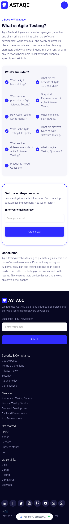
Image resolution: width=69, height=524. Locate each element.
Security (6, 375)
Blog (4, 465)
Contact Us (8, 480)
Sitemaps (7, 485)
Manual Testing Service (15, 403)
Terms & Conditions (13, 365)
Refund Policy (9, 380)
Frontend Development (14, 408)
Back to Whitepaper (15, 19)
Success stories (10, 447)
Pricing (6, 475)
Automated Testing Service (17, 398)
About (5, 437)
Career (5, 470)
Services (6, 442)
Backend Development (14, 413)
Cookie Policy (9, 360)
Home (5, 432)
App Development (12, 418)
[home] (26, 5)
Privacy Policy (10, 370)
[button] (64, 5)
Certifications (9, 385)
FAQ (4, 452)
